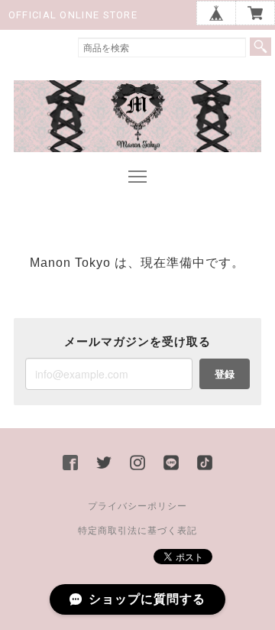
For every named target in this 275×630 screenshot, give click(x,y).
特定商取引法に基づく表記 (137, 530)
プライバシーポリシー (137, 506)
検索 (260, 46)
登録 (225, 373)
